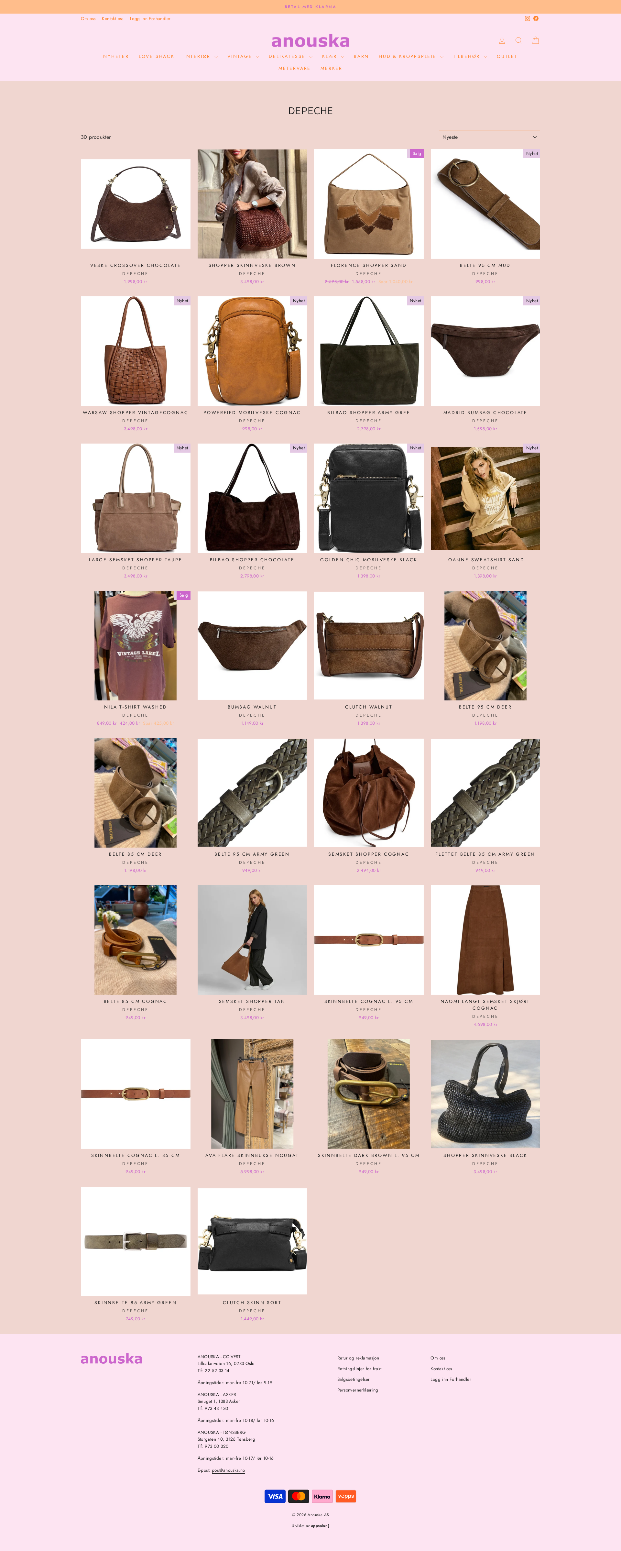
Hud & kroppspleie (408, 56)
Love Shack (157, 56)
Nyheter (116, 56)
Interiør (198, 56)
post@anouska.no (228, 1470)
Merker (332, 68)
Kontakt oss (112, 18)
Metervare (294, 68)
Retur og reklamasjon (358, 1358)
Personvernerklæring (357, 1390)
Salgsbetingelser (353, 1379)
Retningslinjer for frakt (359, 1368)
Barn (361, 56)
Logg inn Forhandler (150, 18)
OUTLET (507, 56)
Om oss (88, 18)
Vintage (240, 56)
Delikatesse (288, 56)
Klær (330, 56)
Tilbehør (467, 56)
